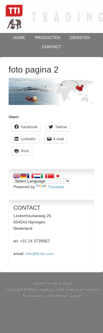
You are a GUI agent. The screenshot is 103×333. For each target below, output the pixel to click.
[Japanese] (58, 176)
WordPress (56, 295)
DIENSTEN (80, 37)
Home (19, 37)
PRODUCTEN (47, 37)
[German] (23, 176)
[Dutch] (37, 176)
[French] (30, 176)
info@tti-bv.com (39, 253)
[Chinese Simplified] (51, 176)
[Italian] (44, 176)
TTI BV (51, 16)
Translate (55, 186)
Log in (75, 295)
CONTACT (51, 46)
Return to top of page (51, 282)
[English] (16, 176)
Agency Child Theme (58, 288)
